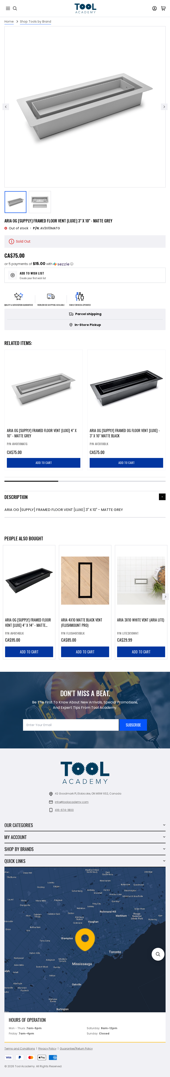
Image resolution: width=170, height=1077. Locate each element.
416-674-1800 (64, 810)
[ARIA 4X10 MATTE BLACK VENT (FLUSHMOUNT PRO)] (85, 602)
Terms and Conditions (19, 1048)
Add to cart (29, 651)
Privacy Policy (47, 1048)
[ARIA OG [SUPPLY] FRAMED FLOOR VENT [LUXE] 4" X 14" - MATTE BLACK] (29, 602)
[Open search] (15, 8)
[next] (165, 596)
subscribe (133, 725)
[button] (38, 264)
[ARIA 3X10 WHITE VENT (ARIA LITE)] (141, 602)
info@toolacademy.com (72, 802)
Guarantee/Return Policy (76, 1048)
